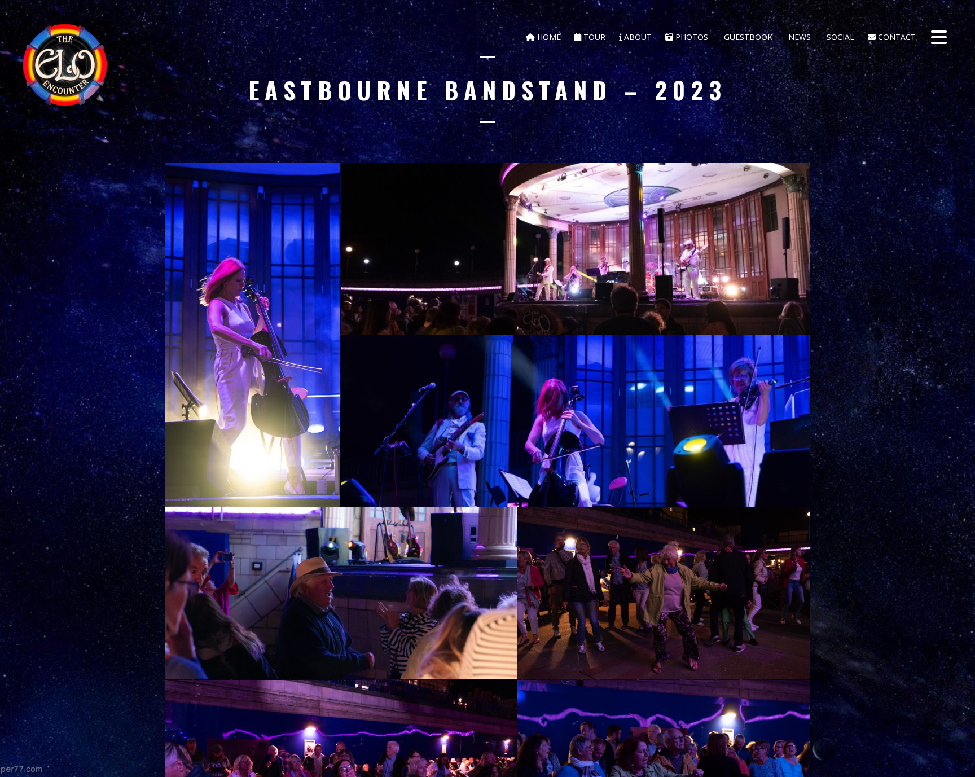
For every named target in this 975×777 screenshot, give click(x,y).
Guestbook (747, 37)
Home (548, 37)
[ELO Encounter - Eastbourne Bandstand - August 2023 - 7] (575, 249)
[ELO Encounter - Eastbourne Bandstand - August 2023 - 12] (575, 421)
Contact (896, 37)
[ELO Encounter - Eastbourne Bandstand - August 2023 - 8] (252, 335)
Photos (690, 37)
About (637, 37)
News (798, 37)
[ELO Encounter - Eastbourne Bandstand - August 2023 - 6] (663, 593)
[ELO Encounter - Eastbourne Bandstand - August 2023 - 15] (341, 593)
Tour (593, 37)
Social (839, 37)
